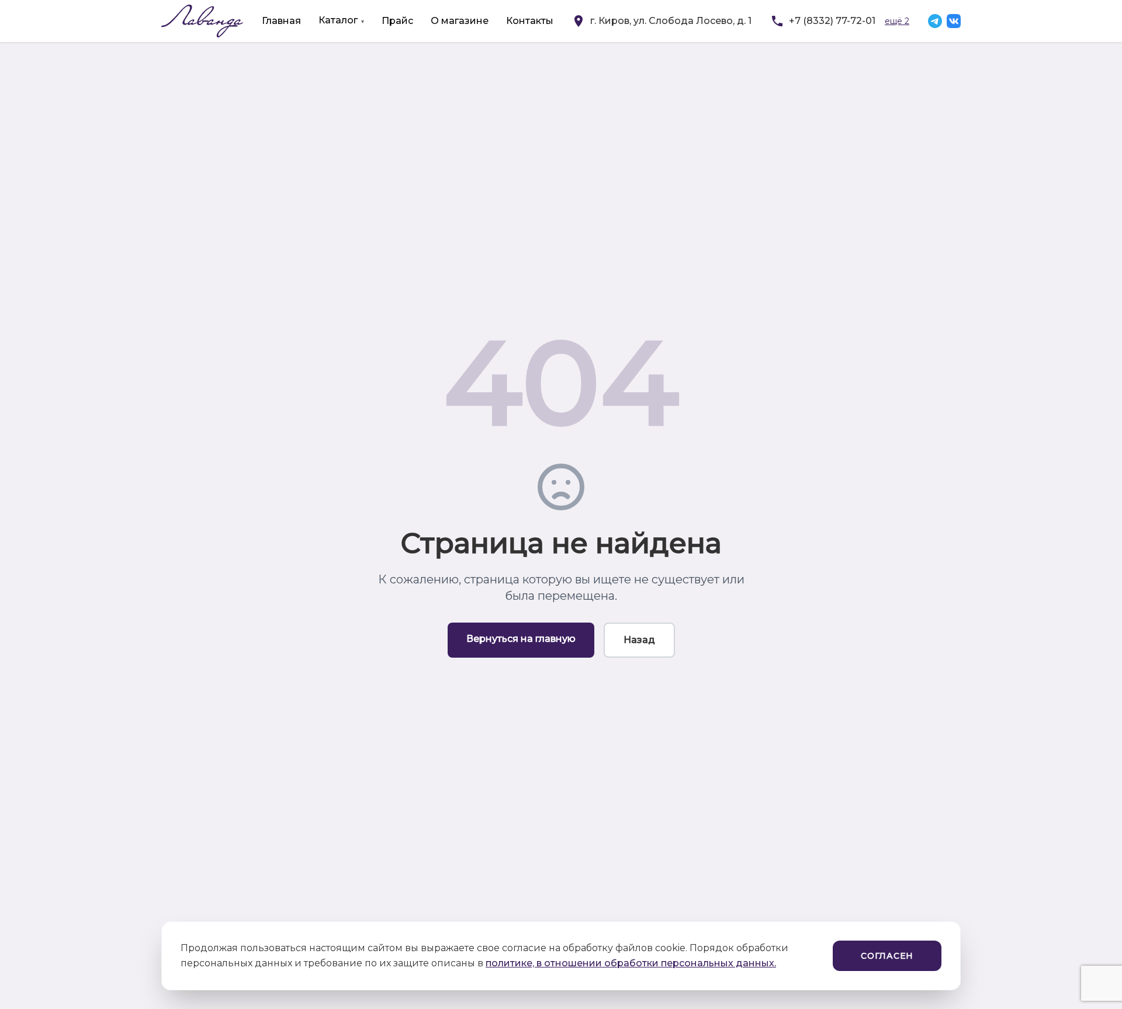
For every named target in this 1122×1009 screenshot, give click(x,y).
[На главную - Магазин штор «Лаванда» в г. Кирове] (202, 21)
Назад (639, 639)
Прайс (397, 20)
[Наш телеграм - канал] (935, 21)
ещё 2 (897, 21)
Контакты (529, 20)
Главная (281, 20)
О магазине (460, 20)
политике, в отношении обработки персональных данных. (631, 963)
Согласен (887, 956)
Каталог (338, 20)
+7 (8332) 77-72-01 (832, 20)
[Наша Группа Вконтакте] (954, 21)
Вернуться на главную (521, 638)
